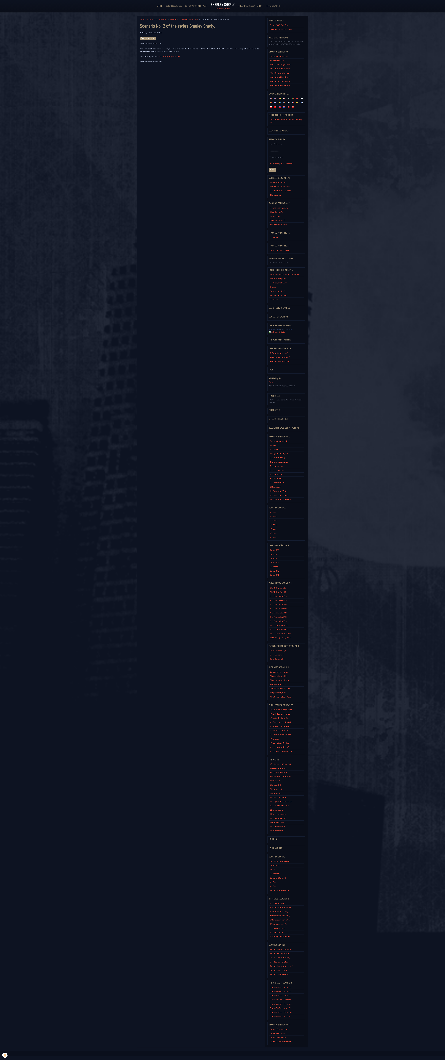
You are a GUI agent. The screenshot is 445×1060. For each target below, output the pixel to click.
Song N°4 (273, 869)
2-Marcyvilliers (275, 216)
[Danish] (275, 107)
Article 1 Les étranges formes (280, 64)
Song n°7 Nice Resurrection (279, 890)
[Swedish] (280, 103)
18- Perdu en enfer (277, 830)
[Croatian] (284, 107)
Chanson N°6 (274, 554)
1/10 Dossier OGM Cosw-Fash (280, 764)
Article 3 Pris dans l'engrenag (280, 73)
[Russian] (275, 103)
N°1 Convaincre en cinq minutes (281, 710)
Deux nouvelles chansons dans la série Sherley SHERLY (286, 121)
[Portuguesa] (271, 103)
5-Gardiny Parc (275, 781)
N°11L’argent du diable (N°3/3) (281, 751)
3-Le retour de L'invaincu (278, 772)
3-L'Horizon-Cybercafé (277, 220)
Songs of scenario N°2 (278, 291)
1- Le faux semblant (277, 903)
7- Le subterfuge (276, 474)
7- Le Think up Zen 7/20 (278, 613)
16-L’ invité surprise (277, 822)
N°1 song (273, 537)
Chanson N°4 (274, 562)
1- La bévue (274, 449)
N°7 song (273, 512)
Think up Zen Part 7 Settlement (281, 1012)
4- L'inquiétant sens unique (279, 462)
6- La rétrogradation (277, 470)
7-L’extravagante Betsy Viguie (280, 697)
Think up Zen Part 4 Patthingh (280, 999)
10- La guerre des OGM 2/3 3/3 (281, 801)
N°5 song (273, 520)
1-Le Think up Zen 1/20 (278, 588)
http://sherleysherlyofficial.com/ (169, 56)
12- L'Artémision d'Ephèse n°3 (280, 499)
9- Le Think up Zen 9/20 (278, 621)
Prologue (273, 445)
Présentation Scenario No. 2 (279, 441)
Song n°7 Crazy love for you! (279, 974)
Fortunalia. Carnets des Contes (281, 29)
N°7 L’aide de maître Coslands (280, 734)
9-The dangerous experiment (280, 936)
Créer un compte (274, 164)
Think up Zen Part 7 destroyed (280, 1016)
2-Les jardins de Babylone (279, 453)
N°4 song (273, 524)
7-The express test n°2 (278, 928)
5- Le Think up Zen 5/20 (278, 604)
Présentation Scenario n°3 (279, 56)
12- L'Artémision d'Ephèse (279, 495)
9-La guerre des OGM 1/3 (279, 797)
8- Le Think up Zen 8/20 (278, 617)
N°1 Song (273, 882)
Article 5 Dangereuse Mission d (280, 81)
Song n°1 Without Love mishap (280, 949)
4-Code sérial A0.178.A (278, 684)
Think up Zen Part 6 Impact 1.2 (280, 1008)
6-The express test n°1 (278, 924)
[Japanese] (284, 98)
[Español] (280, 98)
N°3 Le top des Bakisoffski (279, 718)
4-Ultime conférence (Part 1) (280, 357)
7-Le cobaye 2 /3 (276, 789)
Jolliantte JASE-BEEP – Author (250, 6)
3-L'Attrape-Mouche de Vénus (280, 680)
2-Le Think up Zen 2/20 (278, 592)
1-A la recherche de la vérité (279, 672)
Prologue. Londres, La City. (279, 208)
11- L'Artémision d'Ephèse (279, 491)
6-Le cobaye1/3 (275, 785)
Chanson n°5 (274, 865)
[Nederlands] (302, 98)
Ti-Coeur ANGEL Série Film (279, 25)
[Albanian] (293, 107)
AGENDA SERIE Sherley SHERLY (157, 19)
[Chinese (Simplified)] (288, 107)
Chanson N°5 (274, 558)
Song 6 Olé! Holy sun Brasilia (279, 861)
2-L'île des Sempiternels (278, 768)
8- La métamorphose (277, 932)
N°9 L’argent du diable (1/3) (279, 743)
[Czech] (280, 107)
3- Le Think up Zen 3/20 (278, 596)
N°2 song (273, 533)
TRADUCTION (274, 237)
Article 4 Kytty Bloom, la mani (280, 77)
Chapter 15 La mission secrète (281, 1041)
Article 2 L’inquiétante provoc (280, 69)
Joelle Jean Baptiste (274, 329)
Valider (272, 169)
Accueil (159, 6)
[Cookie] (5, 1055)
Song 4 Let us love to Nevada (280, 962)
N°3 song (273, 529)
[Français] (271, 98)
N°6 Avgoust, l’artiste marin (279, 730)
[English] (275, 98)
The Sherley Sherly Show (278, 283)
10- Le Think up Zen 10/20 (279, 625)
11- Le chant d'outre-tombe (279, 806)
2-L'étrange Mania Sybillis (278, 676)
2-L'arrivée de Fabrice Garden (280, 186)
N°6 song (273, 516)
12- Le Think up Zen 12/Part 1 (280, 633)
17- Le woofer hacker (277, 826)
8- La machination (276, 478)
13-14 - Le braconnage (278, 814)
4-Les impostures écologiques (280, 776)
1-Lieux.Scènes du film (278, 182)
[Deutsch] (297, 98)
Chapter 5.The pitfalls (277, 1033)
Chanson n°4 (274, 874)
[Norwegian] (293, 103)
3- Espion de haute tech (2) (279, 353)
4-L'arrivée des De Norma (278, 224)
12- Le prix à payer (276, 810)
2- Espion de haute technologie (280, 907)
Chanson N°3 (274, 567)
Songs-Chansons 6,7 (277, 659)
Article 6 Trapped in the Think (280, 85)
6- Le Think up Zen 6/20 (278, 608)
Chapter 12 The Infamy (278, 1037)
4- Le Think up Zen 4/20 (278, 600)
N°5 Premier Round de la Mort (280, 726)
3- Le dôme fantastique (278, 458)
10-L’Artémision (275, 487)
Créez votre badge (286, 329)
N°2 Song (273, 886)
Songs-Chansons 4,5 (277, 655)
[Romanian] (284, 103)
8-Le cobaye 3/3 (275, 793)
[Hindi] (297, 103)
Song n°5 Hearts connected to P (281, 966)
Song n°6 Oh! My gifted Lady (279, 970)
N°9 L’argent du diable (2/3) (279, 747)
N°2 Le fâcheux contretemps (280, 714)
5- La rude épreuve (276, 466)
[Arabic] (288, 98)
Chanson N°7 (274, 550)
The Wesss (274, 299)
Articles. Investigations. (278, 278)
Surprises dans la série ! (278, 295)
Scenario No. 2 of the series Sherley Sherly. (184, 19)
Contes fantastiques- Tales (196, 6)
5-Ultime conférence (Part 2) (280, 920)
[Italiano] (293, 98)
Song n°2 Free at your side (279, 953)
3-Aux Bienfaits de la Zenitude (280, 191)
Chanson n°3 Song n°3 (278, 878)
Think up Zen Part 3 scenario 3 (280, 995)
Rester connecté (277, 157)
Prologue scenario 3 (277, 60)
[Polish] (288, 103)
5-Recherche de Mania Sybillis (280, 688)
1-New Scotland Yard (277, 212)
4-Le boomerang (275, 195)
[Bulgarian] (271, 107)
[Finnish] (302, 103)
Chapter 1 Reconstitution (279, 1029)
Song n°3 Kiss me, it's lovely (280, 957)
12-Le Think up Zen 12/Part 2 (280, 638)
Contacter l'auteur (273, 6)
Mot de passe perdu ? (287, 164)
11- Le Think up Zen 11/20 (279, 629)
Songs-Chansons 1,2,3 (278, 650)
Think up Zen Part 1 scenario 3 (280, 987)
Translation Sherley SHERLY (279, 250)
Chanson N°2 (274, 571)
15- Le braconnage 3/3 (278, 818)
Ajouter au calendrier (148, 38)
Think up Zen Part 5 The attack (280, 1004)
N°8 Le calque (275, 739)
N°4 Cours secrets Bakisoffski (280, 722)
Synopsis (273, 287)
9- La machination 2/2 (277, 482)
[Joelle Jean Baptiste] (277, 332)
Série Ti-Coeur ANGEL (174, 6)
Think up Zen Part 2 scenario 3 (280, 991)
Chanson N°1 (274, 575)
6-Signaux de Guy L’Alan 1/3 (279, 692)
